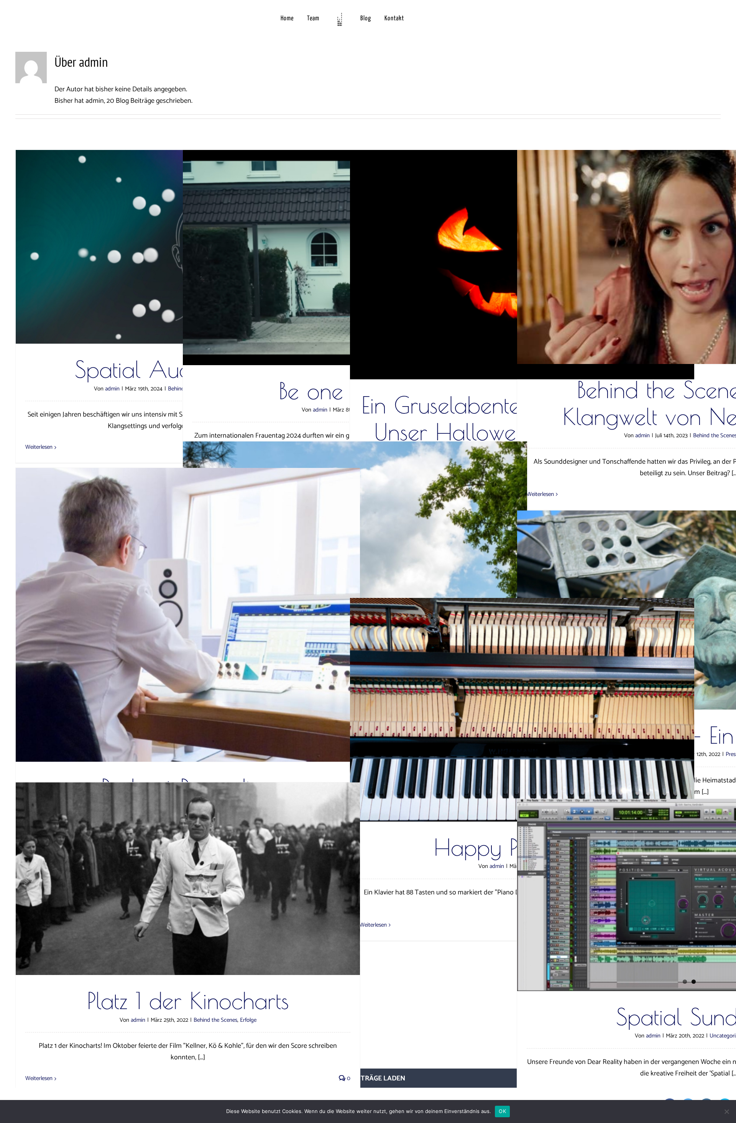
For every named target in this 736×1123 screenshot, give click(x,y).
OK (502, 1111)
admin (112, 389)
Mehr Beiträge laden (368, 1078)
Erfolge (248, 1020)
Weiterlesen (39, 447)
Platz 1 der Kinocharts (188, 1000)
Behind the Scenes (215, 1020)
